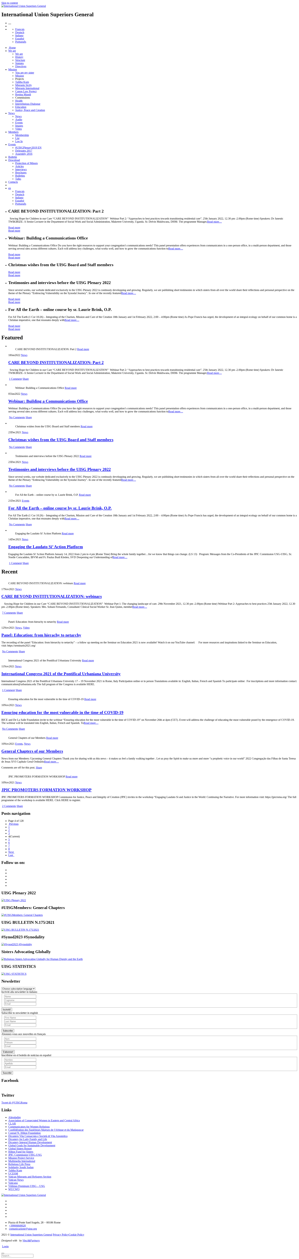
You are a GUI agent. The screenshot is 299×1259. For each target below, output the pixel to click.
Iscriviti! (7, 1009)
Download (14, 160)
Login (5, 1246)
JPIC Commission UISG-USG (25, 1154)
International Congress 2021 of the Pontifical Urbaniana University (61, 673)
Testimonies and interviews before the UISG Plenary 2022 (59, 469)
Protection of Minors (26, 163)
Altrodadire (14, 1117)
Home (12, 47)
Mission (12, 69)
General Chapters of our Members (32, 751)
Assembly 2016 (23, 153)
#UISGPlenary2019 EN (28, 147)
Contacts (13, 181)
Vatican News (16, 1179)
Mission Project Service (21, 1157)
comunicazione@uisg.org (23, 1228)
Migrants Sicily (23, 85)
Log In (19, 141)
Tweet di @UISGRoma (14, 1102)
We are (12, 50)
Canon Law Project (26, 91)
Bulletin (12, 156)
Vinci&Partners (31, 1240)
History (19, 57)
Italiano (19, 35)
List (17, 138)
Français (19, 29)
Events (19, 122)
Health (18, 100)
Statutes (19, 63)
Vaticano (13, 1182)
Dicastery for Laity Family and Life (27, 1139)
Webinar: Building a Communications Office (48, 401)
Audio (18, 119)
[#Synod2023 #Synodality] (16, 944)
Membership (22, 135)
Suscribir (7, 1073)
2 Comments (9, 806)
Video (18, 128)
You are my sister (24, 72)
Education (20, 106)
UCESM (13, 1173)
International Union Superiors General (31, 1234)
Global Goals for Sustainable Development (31, 1145)
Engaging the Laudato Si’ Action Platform (45, 546)
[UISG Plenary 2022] (13, 900)
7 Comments (9, 612)
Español (19, 38)
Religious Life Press (19, 1164)
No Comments (17, 417)
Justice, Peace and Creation (30, 110)
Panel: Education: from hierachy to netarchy (41, 635)
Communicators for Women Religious (29, 1126)
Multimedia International (21, 1161)
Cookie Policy (76, 1234)
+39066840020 (17, 1225)
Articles (19, 166)
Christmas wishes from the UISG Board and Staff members (60, 439)
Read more (14, 227)
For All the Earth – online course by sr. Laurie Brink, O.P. (60, 508)
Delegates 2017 (23, 150)
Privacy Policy (61, 1234)
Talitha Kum (22, 82)
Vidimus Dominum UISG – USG (26, 1186)
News (11, 113)
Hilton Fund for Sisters (20, 1151)
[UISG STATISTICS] (13, 973)
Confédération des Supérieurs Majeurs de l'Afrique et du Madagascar (46, 1129)
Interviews (21, 169)
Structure (20, 60)
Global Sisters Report (20, 1148)
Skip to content (9, 2)
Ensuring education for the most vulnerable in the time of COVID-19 (62, 712)
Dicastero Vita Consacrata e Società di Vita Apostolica (37, 1136)
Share (25, 378)
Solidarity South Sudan (21, 1167)
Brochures (20, 172)
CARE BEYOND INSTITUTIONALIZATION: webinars (51, 596)
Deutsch (19, 32)
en (9, 188)
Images (19, 125)
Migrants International (27, 88)
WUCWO (14, 1189)
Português (20, 41)
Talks (18, 178)
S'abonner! (8, 1052)
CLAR (12, 1123)
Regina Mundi (23, 94)
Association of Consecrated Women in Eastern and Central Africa (44, 1120)
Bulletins (20, 175)
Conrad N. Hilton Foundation (24, 1132)
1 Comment (15, 378)
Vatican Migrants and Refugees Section (29, 1176)
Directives (20, 66)
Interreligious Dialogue (27, 103)
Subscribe (8, 1030)
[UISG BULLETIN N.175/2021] (20, 929)
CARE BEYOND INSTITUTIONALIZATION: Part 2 (56, 362)
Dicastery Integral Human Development (30, 1142)
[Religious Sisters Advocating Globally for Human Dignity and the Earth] (42, 959)
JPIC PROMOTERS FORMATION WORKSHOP (46, 790)
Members (13, 131)
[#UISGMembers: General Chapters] (22, 915)
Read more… (214, 221)
